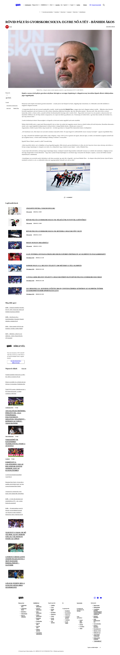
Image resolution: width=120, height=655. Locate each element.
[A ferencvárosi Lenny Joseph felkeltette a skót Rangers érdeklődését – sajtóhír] (15, 551)
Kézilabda (67, 611)
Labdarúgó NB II (23, 609)
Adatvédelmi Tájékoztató (97, 635)
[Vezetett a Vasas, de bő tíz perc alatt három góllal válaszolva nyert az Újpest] (15, 527)
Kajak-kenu (52, 610)
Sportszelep (79, 603)
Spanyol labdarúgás (38, 609)
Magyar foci (21, 603)
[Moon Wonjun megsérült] (15, 248)
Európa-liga (39, 621)
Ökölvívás (53, 614)
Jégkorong (67, 614)
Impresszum (96, 605)
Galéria (78, 5)
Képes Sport (63, 12)
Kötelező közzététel (96, 617)
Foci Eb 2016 (38, 627)
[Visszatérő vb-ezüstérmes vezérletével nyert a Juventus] (15, 433)
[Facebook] (98, 598)
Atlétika (53, 605)
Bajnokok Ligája (38, 619)
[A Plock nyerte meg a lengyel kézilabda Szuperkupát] (15, 578)
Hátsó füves (75, 12)
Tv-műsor (82, 626)
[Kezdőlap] (18, 5)
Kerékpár (53, 612)
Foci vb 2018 (38, 624)
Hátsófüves (23, 611)
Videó (81, 628)
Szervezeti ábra (97, 623)
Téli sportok (29, 212)
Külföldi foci (36, 603)
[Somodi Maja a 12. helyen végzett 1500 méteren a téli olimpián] (15, 271)
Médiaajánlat (97, 607)
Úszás (52, 607)
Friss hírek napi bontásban (47, 12)
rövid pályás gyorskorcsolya (12, 105)
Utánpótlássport (82, 12)
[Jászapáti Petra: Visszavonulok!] (15, 214)
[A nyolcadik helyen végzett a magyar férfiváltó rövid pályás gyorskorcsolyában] (15, 283)
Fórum (81, 624)
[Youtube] (101, 598)
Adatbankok (28, 5)
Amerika (57, 5)
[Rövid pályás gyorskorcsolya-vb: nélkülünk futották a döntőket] (15, 225)
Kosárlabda (68, 612)
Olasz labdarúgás (9, 436)
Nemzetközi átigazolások (39, 633)
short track (9, 108)
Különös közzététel (96, 626)
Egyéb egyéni (52, 619)
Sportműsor (56, 12)
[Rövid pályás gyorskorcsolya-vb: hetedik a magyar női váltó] (15, 237)
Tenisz (52, 616)
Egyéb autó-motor (81, 621)
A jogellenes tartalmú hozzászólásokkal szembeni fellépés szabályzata (98, 612)
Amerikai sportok (67, 617)
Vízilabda (67, 619)
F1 (61, 5)
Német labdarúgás (38, 615)
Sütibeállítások (97, 641)
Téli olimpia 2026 (30, 257)
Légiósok (7, 459)
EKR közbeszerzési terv (97, 620)
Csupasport (69, 12)
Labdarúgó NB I (9, 407)
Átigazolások (24, 613)
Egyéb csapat (66, 622)
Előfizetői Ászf (97, 632)
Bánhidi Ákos (16, 108)
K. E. (10, 26)
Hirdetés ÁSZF (97, 630)
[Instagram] (95, 598)
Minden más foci (38, 630)
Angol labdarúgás (38, 606)
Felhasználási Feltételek (97, 638)
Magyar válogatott (23, 616)
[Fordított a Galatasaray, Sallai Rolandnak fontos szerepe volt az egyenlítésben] (15, 456)
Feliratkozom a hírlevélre (16, 361)
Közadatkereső (97, 628)
